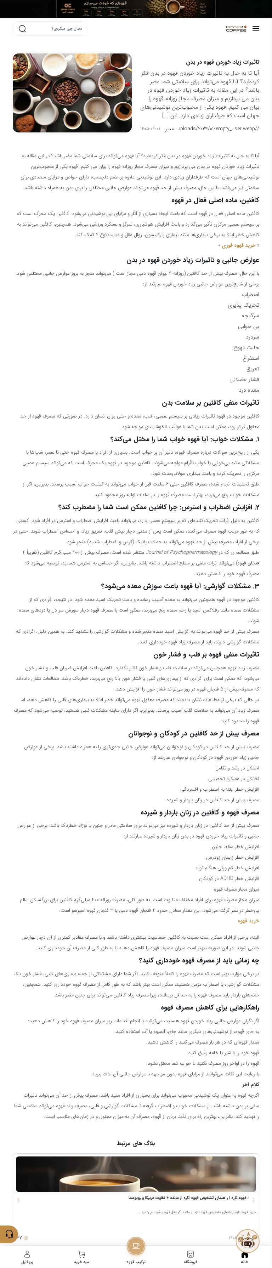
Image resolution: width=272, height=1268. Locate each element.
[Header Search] (22, 28)
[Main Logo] (204, 28)
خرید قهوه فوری (239, 245)
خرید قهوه (248, 921)
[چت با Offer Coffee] (248, 1241)
